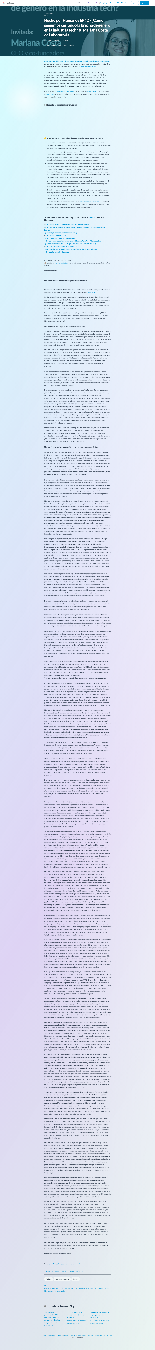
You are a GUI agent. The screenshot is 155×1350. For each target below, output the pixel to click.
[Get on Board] (8, 3)
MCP (122, 3)
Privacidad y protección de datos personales (82, 1335)
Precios (112, 3)
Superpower (67, 1335)
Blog (46, 16)
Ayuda (127, 3)
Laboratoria (50, 94)
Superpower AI (92, 3)
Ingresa (134, 3)
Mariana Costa (92, 91)
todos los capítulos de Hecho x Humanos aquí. (64, 1264)
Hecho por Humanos (62, 1279)
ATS (117, 3)
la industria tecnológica (88, 67)
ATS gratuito (60, 1335)
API (111, 1335)
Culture (75, 1279)
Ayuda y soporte (51, 1335)
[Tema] (150, 2)
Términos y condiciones (100, 1335)
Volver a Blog (49, 13)
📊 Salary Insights (103, 3)
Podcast (93, 217)
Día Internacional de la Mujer (64, 91)
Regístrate (143, 3)
